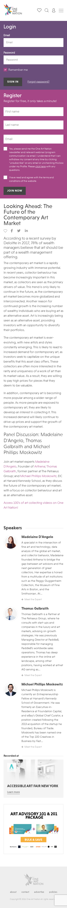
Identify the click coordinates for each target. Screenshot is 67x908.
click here (40, 166)
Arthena (39, 466)
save (5, 230)
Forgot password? (38, 81)
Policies (53, 892)
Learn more (13, 792)
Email (7, 35)
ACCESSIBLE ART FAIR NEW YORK (32, 786)
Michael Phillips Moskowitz (38, 476)
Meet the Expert (33, 599)
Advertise (39, 892)
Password (9, 52)
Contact (25, 892)
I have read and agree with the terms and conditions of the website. (31, 179)
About (13, 892)
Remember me (18, 69)
